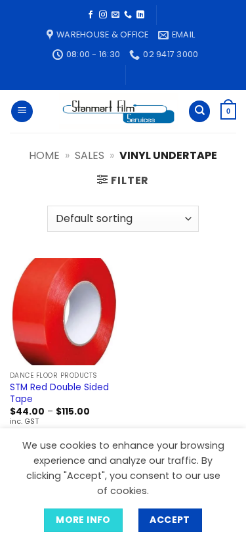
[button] (22, 111)
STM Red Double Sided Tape (59, 393)
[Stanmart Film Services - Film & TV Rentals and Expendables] (118, 111)
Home (44, 155)
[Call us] (128, 15)
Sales (89, 155)
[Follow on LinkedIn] (140, 15)
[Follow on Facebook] (90, 15)
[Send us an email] (115, 15)
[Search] (199, 111)
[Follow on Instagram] (103, 15)
